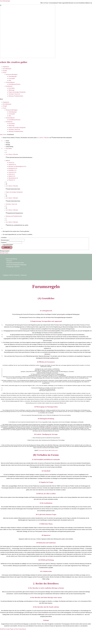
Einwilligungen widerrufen (13, 266)
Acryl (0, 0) (11, 162)
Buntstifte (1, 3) (12, 170)
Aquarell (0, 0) (12, 164)
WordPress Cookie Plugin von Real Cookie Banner (13, 629)
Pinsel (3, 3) (12, 180)
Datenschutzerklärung (11, 258)
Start (1, 134)
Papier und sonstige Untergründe (17, 92)
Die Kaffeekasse (7, 68)
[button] (46, 99)
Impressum (9, 260)
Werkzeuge (11, 90)
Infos (10, 80)
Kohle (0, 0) (12, 174)
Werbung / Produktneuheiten (16, 96)
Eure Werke (12, 88)
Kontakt (5, 70)
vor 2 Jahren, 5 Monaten (12, 186)
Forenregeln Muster (43, 450)
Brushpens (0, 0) (13, 168)
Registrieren (6, 66)
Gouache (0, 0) (12, 172)
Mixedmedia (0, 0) (13, 178)
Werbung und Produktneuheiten (14, 216)
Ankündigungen (13, 76)
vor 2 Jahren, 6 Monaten (12, 154)
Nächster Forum (5, 252)
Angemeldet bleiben (8, 244)
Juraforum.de (54, 450)
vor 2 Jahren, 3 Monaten (43, 137)
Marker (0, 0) (12, 176)
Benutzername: (5, 240)
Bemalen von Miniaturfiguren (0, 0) (17, 166)
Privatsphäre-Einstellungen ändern (15, 262)
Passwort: (3, 242)
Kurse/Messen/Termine (14, 84)
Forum (4, 72)
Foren (4, 134)
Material (8, 160)
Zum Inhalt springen (5, 1)
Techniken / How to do (14, 94)
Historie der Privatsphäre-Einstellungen (16, 264)
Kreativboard (9, 86)
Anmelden (7, 247)
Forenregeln (12, 78)
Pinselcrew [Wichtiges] (11, 74)
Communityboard (10, 82)
